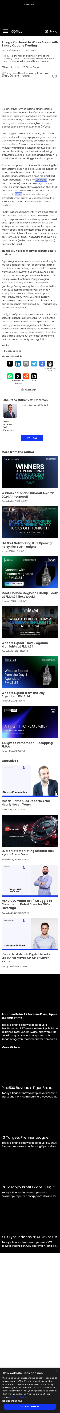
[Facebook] (42, 364)
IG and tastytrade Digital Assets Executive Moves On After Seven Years (26, 957)
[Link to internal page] (10, 411)
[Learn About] (50, 366)
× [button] (56, 1371)
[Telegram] (34, 364)
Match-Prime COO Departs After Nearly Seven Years (26, 802)
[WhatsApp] (10, 376)
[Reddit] (26, 376)
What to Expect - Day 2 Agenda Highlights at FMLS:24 (25, 644)
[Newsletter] (46, 31)
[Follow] (18, 378)
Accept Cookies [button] (30, 1406)
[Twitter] (10, 364)
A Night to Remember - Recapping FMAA (27, 744)
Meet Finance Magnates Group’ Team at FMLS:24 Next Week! (30, 595)
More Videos (11, 1047)
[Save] (34, 377)
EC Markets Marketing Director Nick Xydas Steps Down (28, 852)
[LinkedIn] (18, 364)
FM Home (4, 39)
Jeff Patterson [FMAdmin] (32, 50)
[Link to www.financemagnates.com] (30, 472)
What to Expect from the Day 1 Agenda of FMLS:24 (24, 694)
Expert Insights (22, 39)
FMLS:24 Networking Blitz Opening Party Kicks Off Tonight (27, 545)
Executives (12, 39)
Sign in (53, 31)
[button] (30, 1400)
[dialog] (30, 1390)
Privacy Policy (19, 1397)
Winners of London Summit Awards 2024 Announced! (28, 495)
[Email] (26, 364)
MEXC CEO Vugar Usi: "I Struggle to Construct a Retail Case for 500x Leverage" (27, 904)
